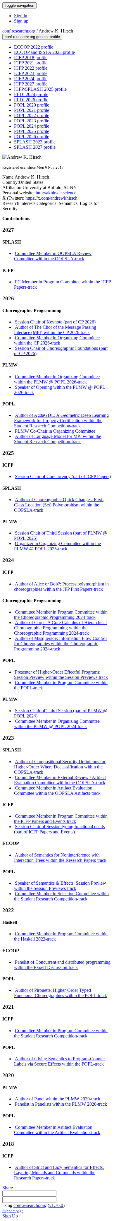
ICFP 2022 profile (30, 68)
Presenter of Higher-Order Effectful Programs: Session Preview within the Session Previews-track (61, 674)
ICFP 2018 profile (30, 57)
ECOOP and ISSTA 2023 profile (44, 52)
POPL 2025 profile (31, 131)
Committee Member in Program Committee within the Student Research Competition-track (61, 1033)
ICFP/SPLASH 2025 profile (40, 89)
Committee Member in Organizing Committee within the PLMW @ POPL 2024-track (57, 724)
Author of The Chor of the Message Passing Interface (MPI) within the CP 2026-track (55, 330)
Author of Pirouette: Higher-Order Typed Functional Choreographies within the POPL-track (60, 993)
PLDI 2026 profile (31, 99)
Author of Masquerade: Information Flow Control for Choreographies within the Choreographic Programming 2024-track (60, 643)
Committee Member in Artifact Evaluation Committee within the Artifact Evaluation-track (57, 1130)
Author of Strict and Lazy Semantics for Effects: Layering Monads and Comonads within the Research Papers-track (59, 1172)
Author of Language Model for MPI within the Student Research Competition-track (57, 439)
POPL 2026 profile (31, 136)
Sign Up (10, 1215)
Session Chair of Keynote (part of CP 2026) (55, 321)
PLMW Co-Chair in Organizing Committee (55, 431)
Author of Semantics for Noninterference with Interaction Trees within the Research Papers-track (60, 857)
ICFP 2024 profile (30, 78)
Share (7, 1187)
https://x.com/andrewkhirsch (50, 198)
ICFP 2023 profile (30, 73)
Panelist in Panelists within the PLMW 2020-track (61, 1104)
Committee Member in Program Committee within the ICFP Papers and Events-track (61, 819)
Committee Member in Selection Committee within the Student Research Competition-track (61, 896)
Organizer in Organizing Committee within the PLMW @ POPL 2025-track (57, 546)
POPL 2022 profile (31, 115)
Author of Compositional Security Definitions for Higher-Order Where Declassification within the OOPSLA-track (60, 767)
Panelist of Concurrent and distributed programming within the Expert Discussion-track (62, 965)
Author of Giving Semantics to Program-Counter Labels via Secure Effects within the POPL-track (59, 1061)
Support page (12, 1211)
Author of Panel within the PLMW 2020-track (57, 1098)
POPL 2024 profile (31, 126)
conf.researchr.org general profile (32, 37)
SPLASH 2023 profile (35, 141)
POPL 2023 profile (31, 120)
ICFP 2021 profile (30, 62)
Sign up (21, 20)
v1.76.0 (56, 1205)
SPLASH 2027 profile (35, 147)
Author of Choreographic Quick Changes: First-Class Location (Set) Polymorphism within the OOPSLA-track (58, 505)
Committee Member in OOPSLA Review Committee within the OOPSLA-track (52, 256)
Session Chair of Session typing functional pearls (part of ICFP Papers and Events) (59, 829)
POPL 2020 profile (31, 104)
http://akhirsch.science (55, 192)
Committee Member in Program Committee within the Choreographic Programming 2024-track (61, 614)
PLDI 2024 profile (31, 94)
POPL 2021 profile (31, 110)
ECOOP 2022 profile (33, 46)
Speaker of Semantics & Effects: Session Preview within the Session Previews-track (60, 886)
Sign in (20, 15)
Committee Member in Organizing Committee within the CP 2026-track (57, 340)
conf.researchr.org (18, 30)
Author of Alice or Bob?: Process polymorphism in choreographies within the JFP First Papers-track (61, 586)
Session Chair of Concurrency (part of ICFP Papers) (63, 476)
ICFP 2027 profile (30, 83)
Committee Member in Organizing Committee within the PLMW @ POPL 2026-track (57, 379)
